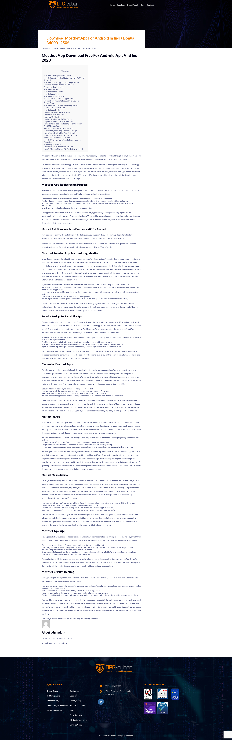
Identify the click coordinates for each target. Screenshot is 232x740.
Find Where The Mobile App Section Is (60, 133)
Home (112, 5)
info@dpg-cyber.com (113, 686)
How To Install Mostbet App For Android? (61, 135)
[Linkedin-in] (101, 702)
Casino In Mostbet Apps (54, 87)
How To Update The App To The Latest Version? (63, 149)
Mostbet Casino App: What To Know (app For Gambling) (62, 141)
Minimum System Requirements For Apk (60, 130)
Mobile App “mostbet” (53, 144)
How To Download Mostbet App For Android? (63, 124)
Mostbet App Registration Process (58, 75)
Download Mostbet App (54, 114)
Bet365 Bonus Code (52, 126)
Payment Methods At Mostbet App (58, 128)
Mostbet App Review (52, 110)
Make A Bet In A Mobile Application (58, 98)
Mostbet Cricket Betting (54, 96)
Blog (142, 5)
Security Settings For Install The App (59, 84)
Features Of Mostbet (52, 117)
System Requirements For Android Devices (61, 101)
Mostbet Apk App (51, 94)
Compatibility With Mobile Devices (58, 146)
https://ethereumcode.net (61, 638)
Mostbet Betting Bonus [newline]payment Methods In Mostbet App (61, 106)
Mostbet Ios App (51, 89)
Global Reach (132, 5)
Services (121, 5)
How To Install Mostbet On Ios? (57, 137)
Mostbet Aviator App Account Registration (61, 82)
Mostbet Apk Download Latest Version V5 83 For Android (64, 79)
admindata (95, 618)
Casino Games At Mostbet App (57, 112)
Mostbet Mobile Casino (53, 91)
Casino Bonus (49, 103)
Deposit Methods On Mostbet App (58, 121)
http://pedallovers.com (63, 171)
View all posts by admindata (54, 643)
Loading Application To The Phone (58, 119)
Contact (150, 5)
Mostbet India (68, 618)
